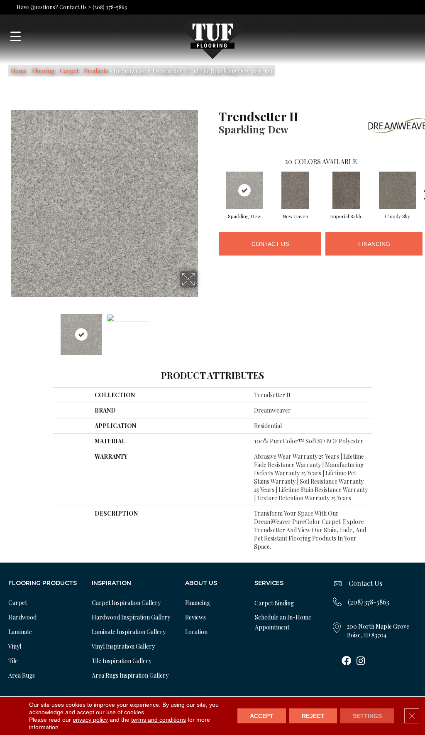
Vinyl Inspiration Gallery (123, 646)
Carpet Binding (274, 603)
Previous (6, 330)
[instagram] (361, 661)
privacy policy (90, 719)
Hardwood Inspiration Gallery (131, 617)
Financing (374, 244)
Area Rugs (21, 675)
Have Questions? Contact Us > (54, 6)
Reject (313, 716)
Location (196, 632)
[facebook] (346, 661)
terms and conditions (158, 719)
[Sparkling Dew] (244, 190)
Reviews (195, 617)
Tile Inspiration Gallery (121, 661)
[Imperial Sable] (346, 190)
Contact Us (270, 244)
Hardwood (22, 617)
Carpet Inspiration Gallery (126, 603)
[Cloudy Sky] (397, 190)
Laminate (20, 632)
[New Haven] (295, 190)
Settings (367, 716)
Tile (13, 661)
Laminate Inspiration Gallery (129, 632)
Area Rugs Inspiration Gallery (130, 675)
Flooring (43, 71)
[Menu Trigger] (15, 36)
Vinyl (14, 646)
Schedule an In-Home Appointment (283, 622)
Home (19, 71)
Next (202, 330)
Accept (262, 716)
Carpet (69, 71)
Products (96, 71)
